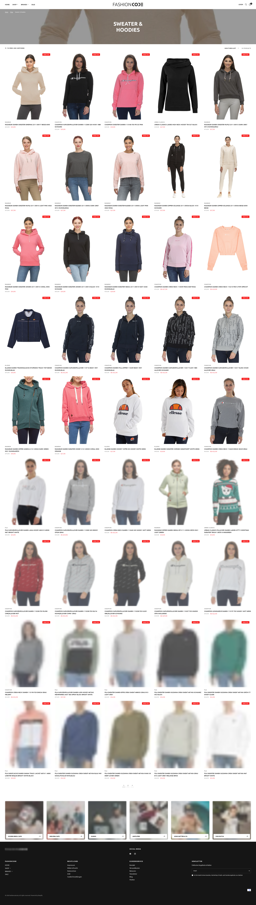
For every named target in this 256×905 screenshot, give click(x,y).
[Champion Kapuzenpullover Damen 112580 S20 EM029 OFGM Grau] (78, 491)
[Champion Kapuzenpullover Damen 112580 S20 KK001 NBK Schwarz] (78, 86)
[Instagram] (136, 854)
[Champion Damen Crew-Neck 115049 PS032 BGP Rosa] (177, 248)
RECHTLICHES (72, 861)
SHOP (14, 5)
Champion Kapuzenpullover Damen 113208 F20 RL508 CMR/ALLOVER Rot (26, 612)
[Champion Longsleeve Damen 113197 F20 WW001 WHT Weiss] (227, 572)
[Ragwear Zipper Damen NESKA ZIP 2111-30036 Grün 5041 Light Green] (177, 491)
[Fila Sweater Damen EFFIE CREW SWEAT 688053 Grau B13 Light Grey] (128, 653)
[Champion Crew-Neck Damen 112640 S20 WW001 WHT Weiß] (128, 491)
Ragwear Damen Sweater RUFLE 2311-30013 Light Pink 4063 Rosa (28, 207)
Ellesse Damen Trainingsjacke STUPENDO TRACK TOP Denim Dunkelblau (28, 369)
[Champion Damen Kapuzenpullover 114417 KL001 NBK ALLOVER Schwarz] (177, 329)
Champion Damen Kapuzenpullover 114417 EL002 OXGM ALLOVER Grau (226, 369)
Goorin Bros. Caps (15, 836)
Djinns (93, 836)
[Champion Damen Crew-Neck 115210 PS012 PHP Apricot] (227, 248)
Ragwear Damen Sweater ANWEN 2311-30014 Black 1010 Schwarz (77, 288)
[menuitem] (8, 4)
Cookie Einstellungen (74, 877)
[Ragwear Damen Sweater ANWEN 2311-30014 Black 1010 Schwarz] (78, 248)
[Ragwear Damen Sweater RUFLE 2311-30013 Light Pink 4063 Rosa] (28, 167)
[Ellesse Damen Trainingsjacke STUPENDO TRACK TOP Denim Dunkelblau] (28, 329)
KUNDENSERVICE (136, 861)
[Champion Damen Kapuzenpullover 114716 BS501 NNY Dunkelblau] (78, 329)
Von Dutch (220, 836)
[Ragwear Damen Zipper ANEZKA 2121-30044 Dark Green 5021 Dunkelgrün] (28, 410)
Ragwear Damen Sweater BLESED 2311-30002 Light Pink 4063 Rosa (126, 207)
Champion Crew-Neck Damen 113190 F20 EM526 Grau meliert (26, 693)
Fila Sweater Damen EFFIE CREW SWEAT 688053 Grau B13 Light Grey (126, 693)
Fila (6, 527)
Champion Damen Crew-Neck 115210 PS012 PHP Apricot (226, 287)
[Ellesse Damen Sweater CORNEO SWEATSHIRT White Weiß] (177, 410)
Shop (11, 12)
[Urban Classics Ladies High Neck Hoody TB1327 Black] (177, 86)
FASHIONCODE (10, 861)
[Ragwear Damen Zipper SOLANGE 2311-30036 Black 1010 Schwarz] (177, 167)
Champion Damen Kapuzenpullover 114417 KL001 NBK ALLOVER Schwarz (175, 369)
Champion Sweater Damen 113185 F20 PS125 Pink (124, 125)
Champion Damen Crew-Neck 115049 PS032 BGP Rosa (175, 287)
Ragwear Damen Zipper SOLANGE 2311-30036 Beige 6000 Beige (226, 207)
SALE (33, 5)
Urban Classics (159, 122)
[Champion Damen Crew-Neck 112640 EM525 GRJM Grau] (227, 410)
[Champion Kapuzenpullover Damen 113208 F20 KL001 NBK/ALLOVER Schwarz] (128, 572)
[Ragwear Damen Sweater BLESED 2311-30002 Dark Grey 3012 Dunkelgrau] (78, 167)
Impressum (71, 865)
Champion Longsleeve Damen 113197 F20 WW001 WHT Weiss (227, 611)
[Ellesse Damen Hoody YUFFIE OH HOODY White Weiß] (128, 410)
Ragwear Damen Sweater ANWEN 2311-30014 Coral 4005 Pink (27, 288)
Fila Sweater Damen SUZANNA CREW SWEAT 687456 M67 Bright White (225, 774)
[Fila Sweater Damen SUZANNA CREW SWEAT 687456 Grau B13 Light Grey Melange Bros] (177, 734)
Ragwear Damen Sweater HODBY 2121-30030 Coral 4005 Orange (77, 450)
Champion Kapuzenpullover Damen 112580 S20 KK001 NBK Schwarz (78, 126)
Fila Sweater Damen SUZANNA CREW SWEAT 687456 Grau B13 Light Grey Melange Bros (176, 774)
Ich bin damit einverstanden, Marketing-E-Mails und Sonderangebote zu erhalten (218, 875)
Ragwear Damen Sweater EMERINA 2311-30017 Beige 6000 (27, 125)
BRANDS (24, 5)
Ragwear (8, 122)
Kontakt (132, 865)
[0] (249, 4)
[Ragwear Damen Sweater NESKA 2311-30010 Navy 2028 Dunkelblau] (128, 248)
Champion (58, 122)
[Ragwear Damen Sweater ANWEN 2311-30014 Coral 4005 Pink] (28, 248)
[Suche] (246, 4)
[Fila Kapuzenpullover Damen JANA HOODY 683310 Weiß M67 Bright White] (28, 491)
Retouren (133, 871)
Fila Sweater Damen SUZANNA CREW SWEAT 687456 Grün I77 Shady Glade (227, 693)
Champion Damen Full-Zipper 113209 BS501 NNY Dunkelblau (123, 369)
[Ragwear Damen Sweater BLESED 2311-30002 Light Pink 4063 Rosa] (128, 167)
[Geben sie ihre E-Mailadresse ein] (249, 870)
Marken (132, 880)
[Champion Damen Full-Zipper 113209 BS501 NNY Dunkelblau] (128, 329)
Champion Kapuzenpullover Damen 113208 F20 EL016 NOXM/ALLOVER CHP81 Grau (76, 612)
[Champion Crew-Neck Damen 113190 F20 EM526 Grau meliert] (28, 653)
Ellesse (7, 365)
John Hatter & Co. (180, 836)
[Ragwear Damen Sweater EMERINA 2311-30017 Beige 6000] (28, 86)
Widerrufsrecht (72, 868)
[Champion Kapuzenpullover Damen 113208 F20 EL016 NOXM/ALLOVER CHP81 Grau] (78, 572)
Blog (131, 877)
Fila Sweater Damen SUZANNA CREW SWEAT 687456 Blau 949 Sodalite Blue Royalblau (78, 774)
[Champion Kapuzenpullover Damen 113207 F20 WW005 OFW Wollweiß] (177, 572)
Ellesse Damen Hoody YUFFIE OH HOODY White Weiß (125, 449)
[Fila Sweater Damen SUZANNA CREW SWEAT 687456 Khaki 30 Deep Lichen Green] (128, 734)
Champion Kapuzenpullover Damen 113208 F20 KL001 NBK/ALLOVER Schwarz (126, 612)
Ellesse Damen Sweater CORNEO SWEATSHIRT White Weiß (176, 449)
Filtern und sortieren (15, 48)
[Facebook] (132, 854)
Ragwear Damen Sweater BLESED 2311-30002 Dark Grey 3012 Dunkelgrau (77, 207)
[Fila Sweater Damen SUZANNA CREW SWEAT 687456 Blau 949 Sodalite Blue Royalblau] (78, 734)
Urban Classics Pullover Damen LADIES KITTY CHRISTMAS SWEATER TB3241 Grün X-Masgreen (226, 531)
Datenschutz (71, 871)
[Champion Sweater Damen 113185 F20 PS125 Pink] (128, 86)
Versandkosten (135, 868)
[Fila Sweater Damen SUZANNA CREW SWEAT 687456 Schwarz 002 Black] (177, 653)
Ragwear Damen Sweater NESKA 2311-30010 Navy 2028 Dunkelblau (126, 288)
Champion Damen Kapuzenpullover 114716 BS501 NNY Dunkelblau (76, 369)
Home (6, 12)
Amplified (136, 836)
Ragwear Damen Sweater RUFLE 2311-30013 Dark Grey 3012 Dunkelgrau (225, 126)
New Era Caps (55, 836)
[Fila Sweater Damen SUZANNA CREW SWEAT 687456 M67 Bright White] (227, 734)
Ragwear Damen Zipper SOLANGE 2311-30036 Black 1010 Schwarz (176, 207)
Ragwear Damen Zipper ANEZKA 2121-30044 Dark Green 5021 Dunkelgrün (27, 450)
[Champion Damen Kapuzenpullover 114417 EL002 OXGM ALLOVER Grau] (227, 329)
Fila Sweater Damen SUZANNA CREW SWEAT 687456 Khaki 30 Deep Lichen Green (128, 774)
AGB (68, 874)
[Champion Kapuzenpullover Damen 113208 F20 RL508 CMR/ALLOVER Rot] (28, 572)
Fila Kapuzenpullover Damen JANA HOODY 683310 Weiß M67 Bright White (27, 531)
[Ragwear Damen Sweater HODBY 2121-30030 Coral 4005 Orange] (78, 410)
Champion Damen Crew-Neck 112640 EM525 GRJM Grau (225, 449)
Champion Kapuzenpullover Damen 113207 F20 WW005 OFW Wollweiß (176, 612)
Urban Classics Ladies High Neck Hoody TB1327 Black (175, 125)
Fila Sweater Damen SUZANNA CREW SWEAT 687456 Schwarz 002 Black (177, 693)
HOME (7, 5)
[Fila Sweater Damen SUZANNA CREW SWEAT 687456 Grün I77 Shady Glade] (227, 653)
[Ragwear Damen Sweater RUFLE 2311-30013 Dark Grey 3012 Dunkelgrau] (227, 86)
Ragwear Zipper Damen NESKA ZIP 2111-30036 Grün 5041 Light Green (176, 531)
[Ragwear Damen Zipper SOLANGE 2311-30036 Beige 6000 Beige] (227, 167)
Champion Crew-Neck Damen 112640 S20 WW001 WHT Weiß (128, 530)
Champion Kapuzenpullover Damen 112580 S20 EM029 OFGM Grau (76, 531)
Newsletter (133, 874)
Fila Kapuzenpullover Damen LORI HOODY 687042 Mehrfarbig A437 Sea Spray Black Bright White (74, 693)
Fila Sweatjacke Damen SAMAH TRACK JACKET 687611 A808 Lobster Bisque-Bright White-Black (27, 774)
